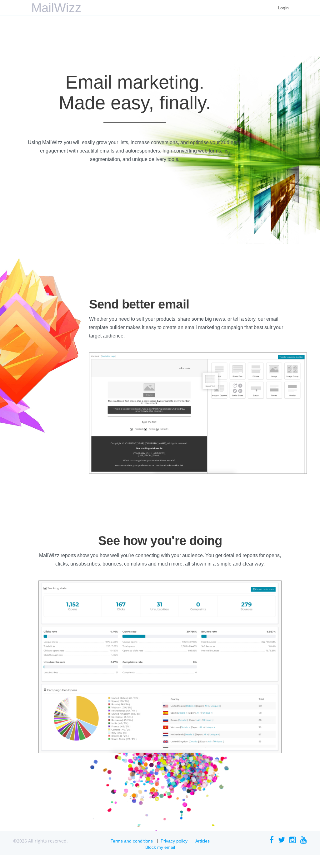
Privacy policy (174, 840)
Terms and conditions (132, 840)
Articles (202, 840)
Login (283, 7)
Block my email (160, 847)
